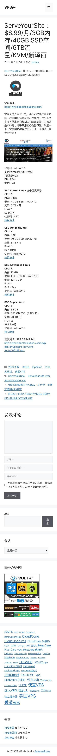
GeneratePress (42, 751)
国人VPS (10, 690)
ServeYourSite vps (15, 380)
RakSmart (11, 675)
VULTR (23, 685)
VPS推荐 (9, 727)
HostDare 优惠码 (33, 649)
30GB (25, 367)
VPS (47, 367)
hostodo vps (22, 657)
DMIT (13, 646)
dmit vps (21, 646)
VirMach (33, 679)
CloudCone (30, 636)
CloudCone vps (15, 641)
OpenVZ (37, 367)
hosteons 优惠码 (34, 654)
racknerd (29, 666)
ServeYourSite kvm (39, 375)
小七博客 (9, 737)
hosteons (8, 653)
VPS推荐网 (10, 732)
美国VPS (20, 371)
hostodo (9, 657)
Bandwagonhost (12, 636)
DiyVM (7, 646)
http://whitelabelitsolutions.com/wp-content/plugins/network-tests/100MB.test (25, 347)
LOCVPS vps (41, 662)
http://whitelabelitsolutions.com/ (23, 106)
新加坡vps (34, 690)
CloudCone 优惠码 (38, 641)
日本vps (46, 690)
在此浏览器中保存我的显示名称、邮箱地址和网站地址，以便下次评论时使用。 (30, 485)
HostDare (44, 645)
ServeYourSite (12, 71)
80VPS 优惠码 (19, 632)
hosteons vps (20, 654)
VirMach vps (46, 680)
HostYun (41, 658)
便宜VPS (36, 684)
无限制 (8, 371)
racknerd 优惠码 (29, 670)
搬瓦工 (23, 690)
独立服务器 (11, 696)
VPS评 (9, 7)
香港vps (12, 702)
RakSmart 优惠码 (14, 679)
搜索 (6, 514)
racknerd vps (12, 670)
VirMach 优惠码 (10, 686)
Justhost (7, 662)
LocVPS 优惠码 (13, 666)
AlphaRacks (30, 632)
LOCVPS (25, 662)
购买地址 (9, 220)
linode (15, 662)
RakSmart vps (30, 674)
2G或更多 (13, 367)
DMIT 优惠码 (31, 646)
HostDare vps (13, 649)
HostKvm (46, 654)
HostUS (34, 658)
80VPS (8, 631)
